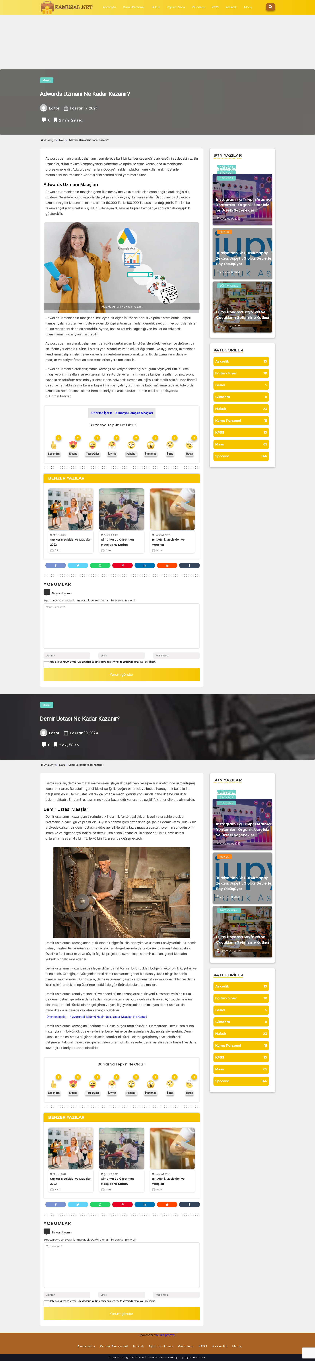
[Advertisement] (157, 41)
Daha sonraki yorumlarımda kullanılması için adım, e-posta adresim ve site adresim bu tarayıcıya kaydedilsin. (102, 662)
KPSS (215, 7)
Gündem (198, 7)
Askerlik (231, 7)
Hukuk (156, 7)
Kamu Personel (133, 7)
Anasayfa (109, 7)
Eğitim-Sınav (176, 7)
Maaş (248, 7)
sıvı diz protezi (165, 1335)
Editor (58, 550)
